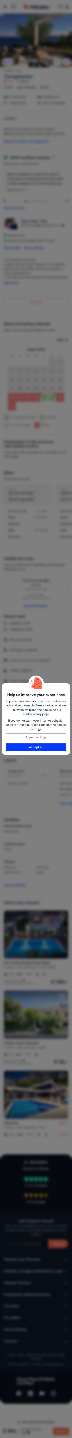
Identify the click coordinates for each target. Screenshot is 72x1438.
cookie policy (32, 714)
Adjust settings (36, 737)
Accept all (36, 747)
